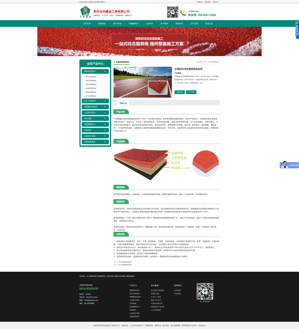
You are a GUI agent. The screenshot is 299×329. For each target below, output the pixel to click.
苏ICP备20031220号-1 (190, 325)
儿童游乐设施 (89, 136)
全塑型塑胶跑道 (91, 88)
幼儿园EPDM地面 (157, 290)
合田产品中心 (95, 63)
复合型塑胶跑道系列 (125, 265)
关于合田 (194, 23)
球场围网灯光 (89, 124)
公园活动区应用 (156, 303)
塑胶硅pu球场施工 (120, 276)
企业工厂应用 (156, 297)
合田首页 (87, 23)
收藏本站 (200, 2)
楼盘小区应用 (156, 300)
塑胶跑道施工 (130, 276)
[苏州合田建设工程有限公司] (85, 12)
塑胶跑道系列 (89, 71)
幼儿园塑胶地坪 (92, 276)
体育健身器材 (89, 142)
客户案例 (164, 23)
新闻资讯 (179, 23)
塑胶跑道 (102, 23)
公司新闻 (177, 290)
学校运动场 (155, 294)
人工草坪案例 (156, 310)
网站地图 (207, 2)
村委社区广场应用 (157, 307)
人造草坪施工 (110, 276)
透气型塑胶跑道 (91, 77)
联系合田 (215, 2)
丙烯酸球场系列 (90, 107)
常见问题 (177, 294)
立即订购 (191, 92)
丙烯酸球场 (133, 23)
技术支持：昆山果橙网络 (171, 325)
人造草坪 (149, 23)
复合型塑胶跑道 (91, 84)
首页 (204, 62)
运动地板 (88, 118)
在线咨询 (179, 92)
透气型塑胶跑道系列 (125, 262)
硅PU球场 (117, 23)
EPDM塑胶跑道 (91, 96)
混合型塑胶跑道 (91, 80)
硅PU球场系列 (90, 101)
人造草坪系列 (89, 113)
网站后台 (202, 325)
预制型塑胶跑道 (91, 92)
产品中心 (133, 285)
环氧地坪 (88, 130)
